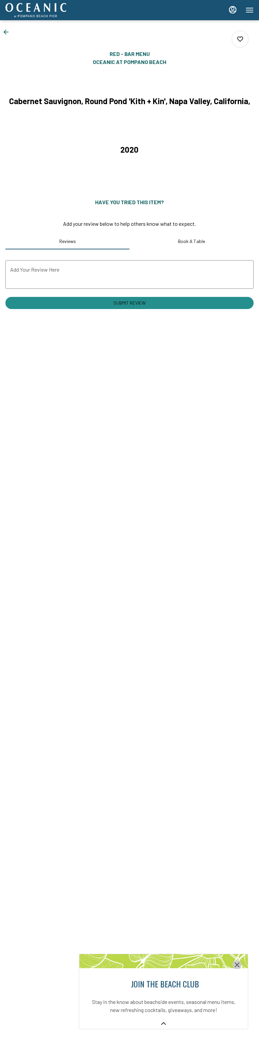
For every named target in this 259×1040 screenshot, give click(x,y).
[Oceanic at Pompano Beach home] (35, 10)
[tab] (67, 241)
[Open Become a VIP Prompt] (164, 1023)
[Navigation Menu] (249, 10)
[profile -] (233, 10)
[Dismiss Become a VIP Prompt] (237, 965)
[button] (8, 32)
